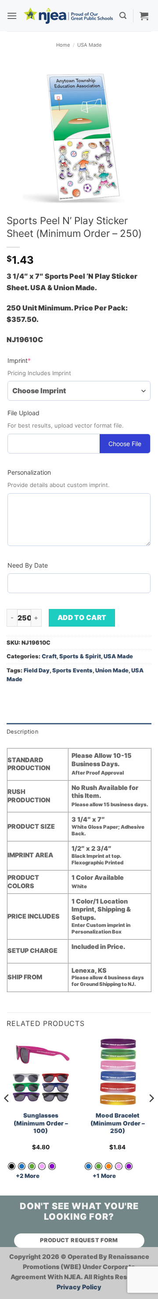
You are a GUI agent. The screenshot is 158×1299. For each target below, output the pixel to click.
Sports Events (72, 670)
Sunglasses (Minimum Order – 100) (41, 1123)
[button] (12, 15)
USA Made (89, 45)
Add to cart (82, 617)
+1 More (104, 1175)
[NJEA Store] (68, 15)
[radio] (21, 1166)
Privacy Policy (79, 1287)
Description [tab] (22, 731)
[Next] (151, 1115)
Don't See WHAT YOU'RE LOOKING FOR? (79, 1211)
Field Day (37, 670)
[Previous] (7, 1115)
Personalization (29, 472)
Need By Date (27, 565)
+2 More (28, 1175)
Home (63, 45)
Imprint (33, 360)
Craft (49, 656)
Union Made (112, 670)
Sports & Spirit (80, 656)
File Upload (23, 413)
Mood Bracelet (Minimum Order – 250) (117, 1123)
